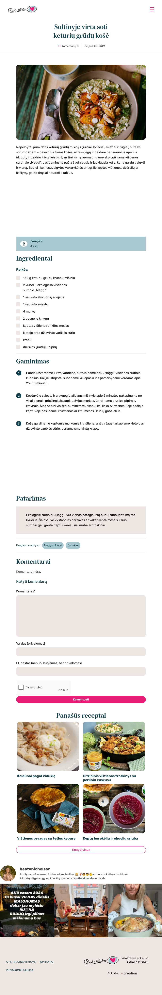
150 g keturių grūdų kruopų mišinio (49, 278)
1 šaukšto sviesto (35, 304)
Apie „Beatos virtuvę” (21, 962)
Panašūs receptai (81, 715)
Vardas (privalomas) (30, 643)
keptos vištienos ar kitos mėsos (46, 326)
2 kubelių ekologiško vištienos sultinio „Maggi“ (45, 287)
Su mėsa (73, 545)
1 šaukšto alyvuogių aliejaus (43, 297)
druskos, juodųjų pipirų (40, 347)
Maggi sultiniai (53, 545)
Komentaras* (25, 591)
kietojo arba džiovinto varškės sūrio (49, 333)
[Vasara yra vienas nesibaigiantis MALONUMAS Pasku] (27, 910)
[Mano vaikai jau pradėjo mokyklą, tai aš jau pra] (135, 910)
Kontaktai (46, 962)
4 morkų (29, 311)
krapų (27, 340)
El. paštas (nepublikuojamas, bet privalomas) (49, 663)
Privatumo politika (19, 970)
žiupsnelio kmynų (36, 318)
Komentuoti (81, 699)
